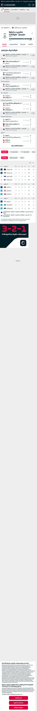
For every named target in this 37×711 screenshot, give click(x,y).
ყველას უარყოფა (18, 702)
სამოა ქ (9, 187)
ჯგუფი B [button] (6, 184)
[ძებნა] (29, 5)
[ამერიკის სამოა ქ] (5, 180)
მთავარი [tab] (4, 152)
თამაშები (30, 44)
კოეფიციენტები (13, 44)
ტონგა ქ (9, 194)
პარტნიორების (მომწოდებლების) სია (12, 694)
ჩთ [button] (16, 166)
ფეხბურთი (7, 27)
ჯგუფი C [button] (6, 198)
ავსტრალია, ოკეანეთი (20, 27)
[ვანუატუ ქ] (5, 208)
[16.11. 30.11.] (21, 39)
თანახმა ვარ (18, 698)
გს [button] (33, 166)
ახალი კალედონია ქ (10, 173)
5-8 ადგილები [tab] (14, 152)
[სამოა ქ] (5, 187)
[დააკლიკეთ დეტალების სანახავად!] (18, 62)
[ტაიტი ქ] (5, 191)
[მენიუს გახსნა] (33, 5)
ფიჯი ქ (9, 201)
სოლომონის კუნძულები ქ (10, 205)
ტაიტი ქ (9, 190)
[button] (33, 39)
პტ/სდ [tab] (22, 157)
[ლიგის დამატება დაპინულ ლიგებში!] (32, 33)
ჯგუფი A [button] (6, 166)
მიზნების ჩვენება (18, 707)
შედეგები (22, 44)
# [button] (1, 166)
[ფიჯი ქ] (5, 201)
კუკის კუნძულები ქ (10, 176)
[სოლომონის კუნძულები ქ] (5, 205)
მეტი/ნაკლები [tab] (13, 157)
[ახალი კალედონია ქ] (5, 173)
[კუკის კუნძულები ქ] (5, 176)
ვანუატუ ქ (9, 208)
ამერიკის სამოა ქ (10, 180)
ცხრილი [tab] (4, 157)
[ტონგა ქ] (5, 194)
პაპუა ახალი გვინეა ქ (10, 169)
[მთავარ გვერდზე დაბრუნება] (9, 5)
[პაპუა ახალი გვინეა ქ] (5, 169)
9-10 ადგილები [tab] (25, 152)
